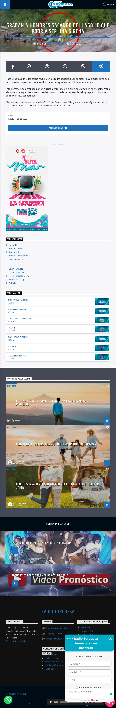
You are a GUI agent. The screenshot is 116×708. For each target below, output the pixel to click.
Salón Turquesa (16, 268)
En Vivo (110, 4)
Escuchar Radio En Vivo (17, 641)
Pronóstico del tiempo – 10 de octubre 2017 (40, 575)
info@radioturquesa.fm (56, 638)
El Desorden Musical (17, 356)
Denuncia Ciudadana (17, 309)
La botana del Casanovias (19, 318)
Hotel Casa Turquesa (18, 279)
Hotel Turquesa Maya (19, 276)
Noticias (46, 18)
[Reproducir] (51, 702)
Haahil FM (13, 245)
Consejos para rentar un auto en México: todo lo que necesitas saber (58, 486)
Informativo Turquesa (18, 300)
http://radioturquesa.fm (57, 628)
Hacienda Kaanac (17, 272)
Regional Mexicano (64, 18)
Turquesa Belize (16, 252)
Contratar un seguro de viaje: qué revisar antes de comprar (56, 444)
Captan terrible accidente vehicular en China (42, 543)
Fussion (11, 328)
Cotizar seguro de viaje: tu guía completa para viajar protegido (51, 402)
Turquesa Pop (15, 248)
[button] (8, 700)
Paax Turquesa (16, 259)
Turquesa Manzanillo (18, 255)
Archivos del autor (58, 128)
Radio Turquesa (56, 43)
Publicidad (13, 283)
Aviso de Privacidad (17, 694)
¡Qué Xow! (12, 346)
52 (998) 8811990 (54, 633)
